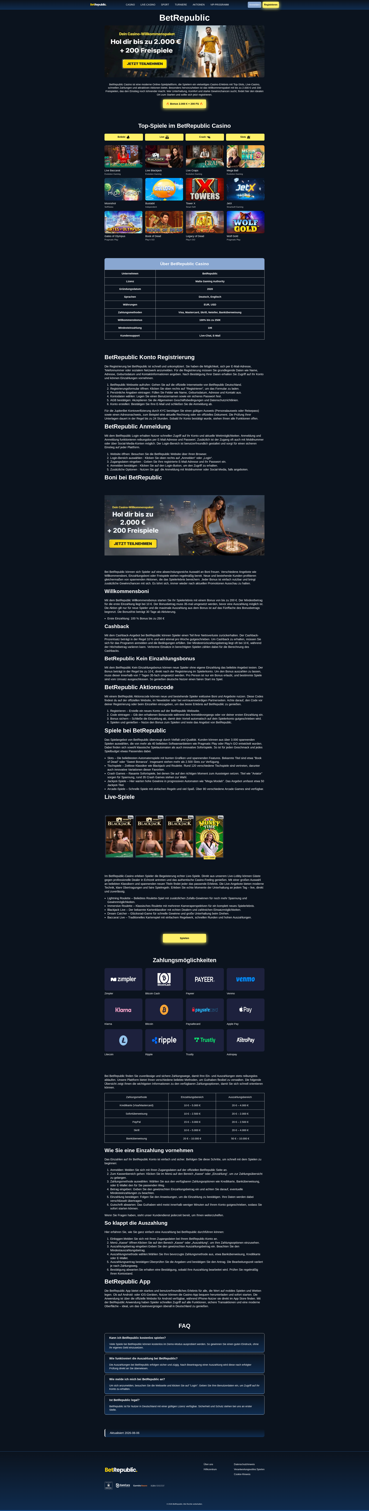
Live (162, 137)
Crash (202, 137)
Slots (243, 137)
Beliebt (121, 137)
